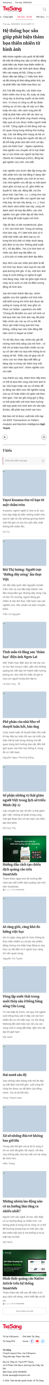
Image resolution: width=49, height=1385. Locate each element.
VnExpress (7, 2)
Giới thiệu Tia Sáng (30, 1336)
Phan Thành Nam (12, 1098)
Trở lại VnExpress (11, 1336)
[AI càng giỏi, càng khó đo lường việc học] (24, 910)
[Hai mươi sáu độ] (24, 1058)
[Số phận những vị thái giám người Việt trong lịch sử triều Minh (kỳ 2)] (24, 778)
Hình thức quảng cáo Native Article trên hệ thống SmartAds (23, 1283)
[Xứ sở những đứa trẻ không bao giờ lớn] (24, 1119)
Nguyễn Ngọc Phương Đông (18, 757)
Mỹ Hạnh (8, 1037)
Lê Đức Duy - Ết (11, 684)
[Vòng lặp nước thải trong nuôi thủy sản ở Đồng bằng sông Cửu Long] (24, 979)
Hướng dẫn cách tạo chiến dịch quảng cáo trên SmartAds (22, 869)
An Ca (6, 531)
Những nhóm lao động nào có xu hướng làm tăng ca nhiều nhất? (23, 1206)
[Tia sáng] (12, 9)
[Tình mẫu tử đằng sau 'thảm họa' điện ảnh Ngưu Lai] (24, 635)
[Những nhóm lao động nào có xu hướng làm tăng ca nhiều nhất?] (24, 1184)
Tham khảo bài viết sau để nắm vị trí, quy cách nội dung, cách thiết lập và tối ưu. (24, 1296)
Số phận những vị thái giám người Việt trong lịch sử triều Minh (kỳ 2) (24, 800)
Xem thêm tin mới (24, 1311)
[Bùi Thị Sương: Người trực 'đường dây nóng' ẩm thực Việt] (24, 552)
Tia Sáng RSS (9, 1341)
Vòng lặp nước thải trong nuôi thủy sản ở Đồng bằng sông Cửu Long (23, 1001)
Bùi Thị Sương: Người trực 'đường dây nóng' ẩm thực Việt (22, 574)
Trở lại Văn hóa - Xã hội (5, 437)
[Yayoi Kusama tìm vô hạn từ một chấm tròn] (24, 483)
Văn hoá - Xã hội (24, 17)
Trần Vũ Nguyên (11, 614)
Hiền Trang (9, 1163)
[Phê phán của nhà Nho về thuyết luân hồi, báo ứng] (24, 705)
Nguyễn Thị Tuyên (13, 958)
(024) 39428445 (20, 1372)
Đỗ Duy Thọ (9, 828)
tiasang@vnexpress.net (19, 1375)
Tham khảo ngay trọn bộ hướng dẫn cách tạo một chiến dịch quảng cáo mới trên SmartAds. (24, 882)
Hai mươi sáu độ (15, 1075)
